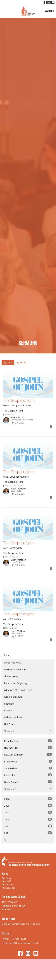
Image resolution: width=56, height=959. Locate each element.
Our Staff (6, 881)
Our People (7, 884)
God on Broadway (13, 696)
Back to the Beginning (15, 683)
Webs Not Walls (12, 662)
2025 (27, 805)
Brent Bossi (27, 761)
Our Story (6, 878)
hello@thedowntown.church (23, 942)
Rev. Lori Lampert (27, 754)
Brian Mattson (27, 741)
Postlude (9, 703)
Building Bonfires (13, 717)
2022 (27, 826)
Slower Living (11, 676)
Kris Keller (27, 775)
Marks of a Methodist (15, 669)
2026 (27, 798)
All (5, 839)
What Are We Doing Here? (18, 689)
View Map (7, 909)
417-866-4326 (18, 938)
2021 (27, 833)
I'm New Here (8, 887)
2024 (27, 812)
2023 (27, 819)
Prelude (8, 710)
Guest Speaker (27, 781)
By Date (8, 362)
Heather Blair (27, 747)
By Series (21, 362)
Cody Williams (27, 768)
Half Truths (10, 724)
